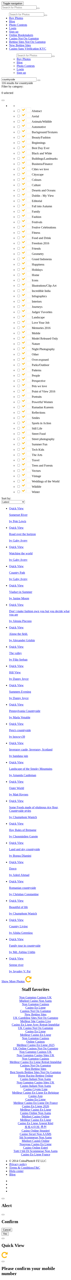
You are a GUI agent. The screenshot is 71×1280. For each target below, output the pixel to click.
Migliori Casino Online (35, 1116)
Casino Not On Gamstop (24, 38)
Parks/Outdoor (40, 365)
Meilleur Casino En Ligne (35, 1034)
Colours (36, 179)
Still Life (36, 428)
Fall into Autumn (41, 206)
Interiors (36, 301)
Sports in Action (41, 423)
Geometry (37, 253)
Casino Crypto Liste (35, 1089)
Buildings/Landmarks (44, 158)
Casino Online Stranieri (36, 1130)
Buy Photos (16, 18)
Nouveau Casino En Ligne (35, 1144)
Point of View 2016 (43, 391)
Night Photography (43, 349)
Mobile (35, 333)
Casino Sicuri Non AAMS (35, 1134)
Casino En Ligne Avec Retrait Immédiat (35, 1024)
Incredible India (41, 291)
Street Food (38, 433)
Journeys (36, 306)
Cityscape (37, 174)
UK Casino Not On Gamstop (35, 1028)
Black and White (41, 153)
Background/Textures (44, 132)
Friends (36, 248)
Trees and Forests (42, 465)
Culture (36, 185)
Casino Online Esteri (35, 1147)
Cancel (7, 1229)
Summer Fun (39, 444)
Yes (5, 1233)
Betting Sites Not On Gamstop (27, 41)
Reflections (38, 412)
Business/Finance (42, 164)
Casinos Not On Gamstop (35, 1011)
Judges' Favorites (41, 312)
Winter (35, 492)
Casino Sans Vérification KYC (27, 48)
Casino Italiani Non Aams (35, 1079)
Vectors (36, 470)
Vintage (36, 476)
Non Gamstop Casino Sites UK (35, 1055)
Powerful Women (42, 402)
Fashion (36, 216)
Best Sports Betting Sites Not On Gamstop (35, 1072)
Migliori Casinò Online (35, 1140)
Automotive (38, 126)
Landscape (38, 317)
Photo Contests (18, 24)
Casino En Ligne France (35, 1154)
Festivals (36, 222)
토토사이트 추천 (36, 1126)
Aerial (35, 116)
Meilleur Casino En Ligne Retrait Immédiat (35, 1062)
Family (35, 211)
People (35, 375)
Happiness (37, 264)
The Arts (36, 455)
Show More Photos (13, 981)
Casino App (35, 1096)
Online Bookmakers (21, 35)
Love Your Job (40, 322)
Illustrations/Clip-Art (43, 285)
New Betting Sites (20, 45)
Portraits (36, 396)
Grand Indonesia (41, 259)
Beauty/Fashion (41, 137)
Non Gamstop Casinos (35, 1004)
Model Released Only (44, 338)
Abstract (36, 111)
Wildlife (36, 486)
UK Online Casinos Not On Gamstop (35, 1048)
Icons (34, 280)
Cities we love (40, 169)
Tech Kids (37, 449)
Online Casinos (35, 1041)
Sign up (13, 31)
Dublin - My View (42, 195)
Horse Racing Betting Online (35, 1075)
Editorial (36, 201)
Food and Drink (41, 238)
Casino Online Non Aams (35, 1113)
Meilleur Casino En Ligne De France (35, 1102)
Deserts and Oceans (43, 190)
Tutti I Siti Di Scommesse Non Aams (35, 1151)
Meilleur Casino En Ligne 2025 (36, 1045)
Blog (12, 21)
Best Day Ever (40, 148)
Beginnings (38, 142)
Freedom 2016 (40, 243)
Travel (35, 460)
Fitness (35, 232)
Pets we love (39, 386)
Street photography (43, 439)
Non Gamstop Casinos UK (35, 997)
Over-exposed (40, 359)
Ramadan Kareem (42, 407)
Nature (35, 343)
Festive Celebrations (43, 227)
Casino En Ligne (35, 1007)
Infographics (39, 296)
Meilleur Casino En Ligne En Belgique (35, 1092)
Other (35, 354)
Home (35, 275)
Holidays (37, 269)
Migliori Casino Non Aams (35, 1000)
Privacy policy (18, 1164)
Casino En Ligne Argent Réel (35, 1123)
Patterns (36, 370)
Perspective (38, 380)
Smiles (35, 417)
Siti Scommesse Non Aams (35, 1137)
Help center (16, 1171)
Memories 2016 (41, 328)
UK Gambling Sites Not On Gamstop (35, 1017)
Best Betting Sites (35, 1068)
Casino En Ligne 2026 (35, 1106)
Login (12, 28)
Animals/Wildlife (41, 121)
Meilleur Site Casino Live (35, 1021)
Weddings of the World (45, 481)
